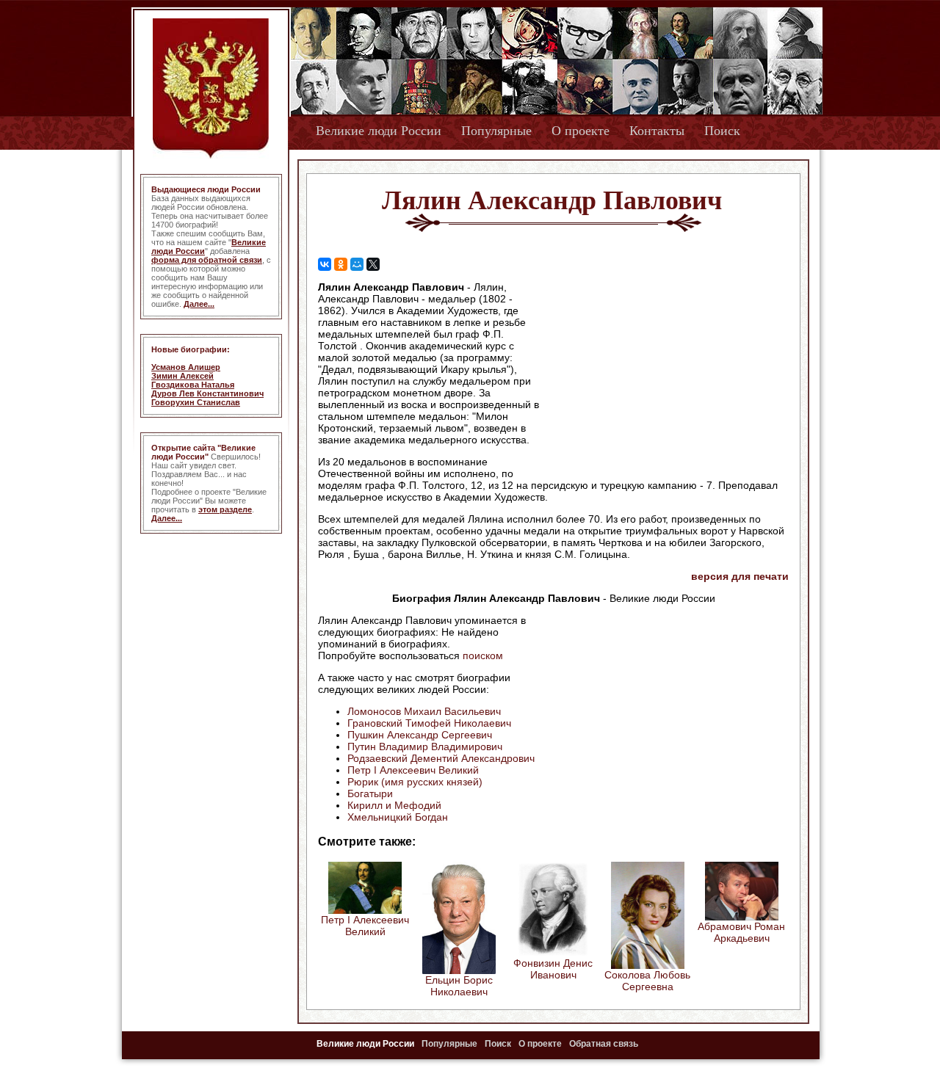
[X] (373, 264)
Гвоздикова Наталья (192, 384)
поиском (483, 655)
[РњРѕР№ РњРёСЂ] (357, 264)
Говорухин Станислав (195, 402)
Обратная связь (603, 1044)
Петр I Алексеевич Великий (413, 770)
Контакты (656, 130)
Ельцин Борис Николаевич (459, 986)
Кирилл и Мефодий (394, 805)
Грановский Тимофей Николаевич (429, 723)
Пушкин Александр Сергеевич (419, 735)
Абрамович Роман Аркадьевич (741, 932)
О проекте (581, 130)
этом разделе (225, 509)
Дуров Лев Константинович (207, 393)
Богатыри (370, 793)
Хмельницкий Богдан (397, 817)
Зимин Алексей (182, 375)
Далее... (199, 303)
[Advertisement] (663, 375)
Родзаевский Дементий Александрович (441, 758)
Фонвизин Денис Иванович (553, 969)
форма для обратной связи (206, 259)
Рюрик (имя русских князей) (414, 782)
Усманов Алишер (185, 367)
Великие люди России (378, 130)
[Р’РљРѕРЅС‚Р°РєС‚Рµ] (324, 264)
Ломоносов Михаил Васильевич (424, 711)
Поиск (722, 130)
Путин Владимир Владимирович (424, 746)
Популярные (496, 130)
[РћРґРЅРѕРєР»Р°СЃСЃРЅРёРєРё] (340, 264)
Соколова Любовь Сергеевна (647, 980)
